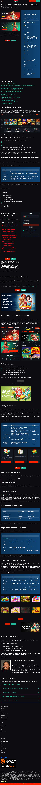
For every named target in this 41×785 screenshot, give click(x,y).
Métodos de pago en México (9, 94)
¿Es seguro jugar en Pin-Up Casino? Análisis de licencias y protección (18, 85)
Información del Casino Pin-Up (9, 83)
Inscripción (32, 1)
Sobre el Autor (3, 738)
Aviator (2, 743)
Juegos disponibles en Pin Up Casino (11, 97)
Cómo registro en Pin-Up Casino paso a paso (13, 88)
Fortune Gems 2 (3, 748)
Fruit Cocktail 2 (3, 752)
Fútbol (2, 722)
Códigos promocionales (4, 713)
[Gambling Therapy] (8, 761)
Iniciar (38, 1)
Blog (1, 729)
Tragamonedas (5, 538)
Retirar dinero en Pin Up (5, 494)
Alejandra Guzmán (5, 670)
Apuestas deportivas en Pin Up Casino (11, 98)
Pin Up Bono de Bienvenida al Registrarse (12, 89)
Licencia (2, 727)
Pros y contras (5, 86)
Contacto (2, 736)
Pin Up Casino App (4, 318)
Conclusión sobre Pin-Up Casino (10, 101)
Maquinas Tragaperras (4, 717)
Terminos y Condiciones (4, 734)
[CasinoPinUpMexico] (1, 758)
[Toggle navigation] (1, 1)
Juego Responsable (4, 731)
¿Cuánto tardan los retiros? (9, 692)
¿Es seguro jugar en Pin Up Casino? (11, 684)
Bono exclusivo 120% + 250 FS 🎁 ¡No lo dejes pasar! (20, 784)
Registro (7, 40)
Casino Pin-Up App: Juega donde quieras (12, 91)
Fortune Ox (2, 750)
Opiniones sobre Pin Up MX (8, 100)
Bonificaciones (3, 715)
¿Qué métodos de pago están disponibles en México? (15, 688)
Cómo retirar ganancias (7, 95)
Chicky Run (2, 746)
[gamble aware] (8, 765)
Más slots (20, 619)
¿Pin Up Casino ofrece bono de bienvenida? (13, 696)
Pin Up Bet (2, 710)
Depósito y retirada (4, 719)
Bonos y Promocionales (7, 92)
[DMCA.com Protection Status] (4, 781)
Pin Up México (3, 708)
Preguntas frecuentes (7, 103)
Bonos (13, 40)
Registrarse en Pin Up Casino (6, 218)
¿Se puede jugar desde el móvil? (10, 700)
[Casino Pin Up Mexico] (3, 758)
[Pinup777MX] (8, 758)
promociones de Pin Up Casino (31, 286)
